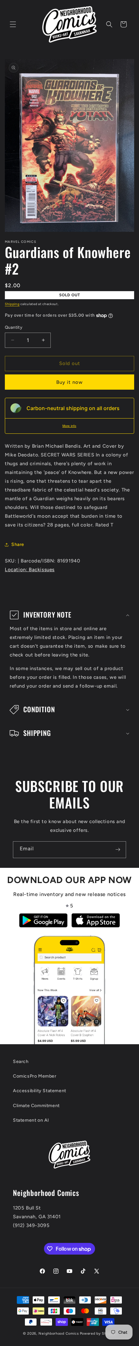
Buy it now (69, 382)
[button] (13, 24)
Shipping (12, 304)
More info (69, 426)
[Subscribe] (118, 849)
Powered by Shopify (98, 1333)
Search (21, 1061)
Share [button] (17, 544)
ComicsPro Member (35, 1076)
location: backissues (30, 570)
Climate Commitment (36, 1105)
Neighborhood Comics (58, 1333)
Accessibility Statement (39, 1090)
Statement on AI (31, 1120)
